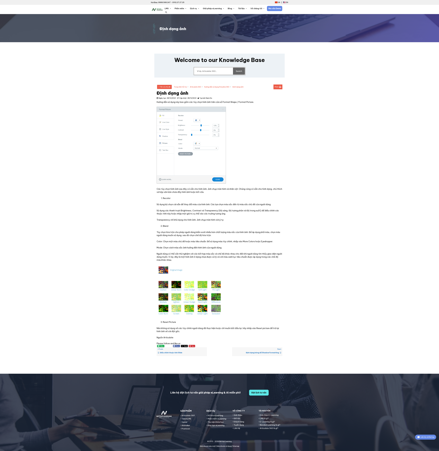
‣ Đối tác (236, 418)
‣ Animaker (185, 425)
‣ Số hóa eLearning (214, 415)
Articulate (168, 337)
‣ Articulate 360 (187, 415)
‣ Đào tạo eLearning (215, 425)
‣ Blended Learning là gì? (269, 425)
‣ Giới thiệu (237, 415)
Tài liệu (241, 8)
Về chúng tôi (256, 8)
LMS (167, 8)
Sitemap (236, 446)
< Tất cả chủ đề (164, 87)
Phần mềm (179, 8)
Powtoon (186, 429)
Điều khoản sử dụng (224, 446)
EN (287, 2)
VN (279, 2)
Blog (230, 8)
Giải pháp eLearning (212, 8)
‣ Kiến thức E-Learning (268, 415)
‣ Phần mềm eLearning (216, 419)
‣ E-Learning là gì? (267, 422)
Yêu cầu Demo (274, 8)
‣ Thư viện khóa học (215, 422)
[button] (166, 12)
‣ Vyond (183, 422)
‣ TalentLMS (185, 419)
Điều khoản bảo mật (207, 446)
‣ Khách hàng (238, 422)
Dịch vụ (193, 8)
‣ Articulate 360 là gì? (268, 428)
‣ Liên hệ (236, 428)
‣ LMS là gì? (264, 418)
